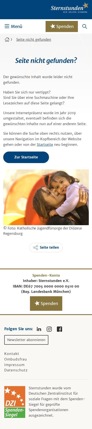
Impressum (14, 365)
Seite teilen (49, 247)
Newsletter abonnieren (26, 340)
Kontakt (11, 354)
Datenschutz (16, 370)
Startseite (45, 144)
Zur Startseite (26, 157)
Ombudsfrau (15, 359)
